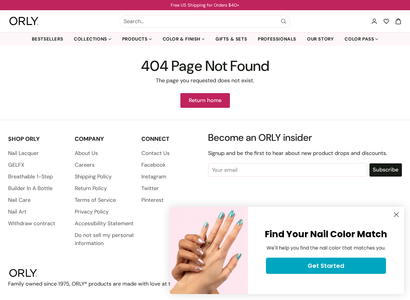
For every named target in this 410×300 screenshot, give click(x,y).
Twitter (150, 188)
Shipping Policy (93, 176)
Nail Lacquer (23, 153)
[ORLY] (24, 21)
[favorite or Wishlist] (386, 21)
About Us (86, 153)
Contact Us (155, 153)
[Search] (283, 21)
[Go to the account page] (374, 21)
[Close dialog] (396, 214)
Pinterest (152, 200)
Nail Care (19, 200)
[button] (398, 21)
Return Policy (91, 188)
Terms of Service (95, 200)
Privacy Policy (92, 211)
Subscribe (385, 169)
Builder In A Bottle (30, 188)
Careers (85, 164)
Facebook (153, 164)
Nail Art (17, 211)
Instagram (153, 176)
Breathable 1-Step (30, 176)
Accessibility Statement (104, 223)
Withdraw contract (31, 223)
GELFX (16, 164)
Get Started (326, 266)
